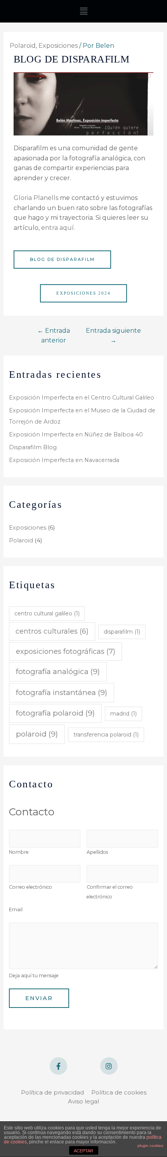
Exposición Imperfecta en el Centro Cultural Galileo (81, 397)
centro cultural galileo (47, 613)
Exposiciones (27, 527)
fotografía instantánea (61, 692)
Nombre (19, 852)
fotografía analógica (58, 671)
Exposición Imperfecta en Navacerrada (64, 460)
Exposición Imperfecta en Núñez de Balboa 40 (76, 434)
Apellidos (97, 852)
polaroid (37, 734)
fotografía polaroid (55, 713)
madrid (123, 713)
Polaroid (21, 540)
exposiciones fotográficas (65, 651)
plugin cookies (150, 1145)
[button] (62, 259)
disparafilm (122, 631)
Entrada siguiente (113, 335)
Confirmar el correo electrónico (110, 892)
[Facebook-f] (58, 1066)
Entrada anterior (53, 335)
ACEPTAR (83, 1150)
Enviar (39, 998)
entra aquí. (58, 227)
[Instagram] (109, 1066)
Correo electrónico (30, 887)
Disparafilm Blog (33, 447)
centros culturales (52, 631)
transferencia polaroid (106, 734)
